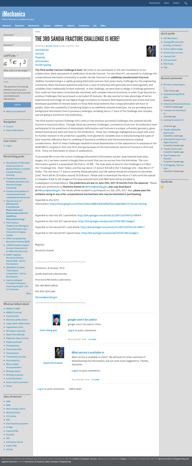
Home (37, 31)
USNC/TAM (11, 445)
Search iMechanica (15, 130)
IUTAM (9, 427)
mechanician (42, 49)
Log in (71, 330)
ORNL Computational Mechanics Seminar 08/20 (18, 240)
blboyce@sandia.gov (49, 190)
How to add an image (173, 48)
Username (8, 34)
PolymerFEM (12, 431)
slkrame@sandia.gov (46, 297)
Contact (176, 3)
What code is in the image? (16, 70)
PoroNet (10, 434)
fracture (39, 53)
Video (103, 25)
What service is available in (88, 352)
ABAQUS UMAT (13, 308)
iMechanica (13, 14)
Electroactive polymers (17, 423)
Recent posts (154, 3)
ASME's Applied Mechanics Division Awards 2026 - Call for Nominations (16, 259)
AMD (8, 405)
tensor (9, 385)
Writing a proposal (14, 374)
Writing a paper (13, 371)
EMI (8, 419)
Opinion (47, 25)
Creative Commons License (84, 459)
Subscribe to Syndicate (162, 187)
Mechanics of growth (15, 330)
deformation (42, 61)
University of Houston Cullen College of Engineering (48, 461)
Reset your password (15, 111)
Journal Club (169, 56)
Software (59, 25)
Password (8, 45)
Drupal (123, 459)
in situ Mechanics (14, 378)
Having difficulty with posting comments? (174, 44)
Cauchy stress (12, 316)
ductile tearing (43, 64)
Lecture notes (170, 60)
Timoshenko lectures (16, 356)
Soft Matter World (14, 442)
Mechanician (33, 25)
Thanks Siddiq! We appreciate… (172, 131)
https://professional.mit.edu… (178, 103)
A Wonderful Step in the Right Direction (175, 141)
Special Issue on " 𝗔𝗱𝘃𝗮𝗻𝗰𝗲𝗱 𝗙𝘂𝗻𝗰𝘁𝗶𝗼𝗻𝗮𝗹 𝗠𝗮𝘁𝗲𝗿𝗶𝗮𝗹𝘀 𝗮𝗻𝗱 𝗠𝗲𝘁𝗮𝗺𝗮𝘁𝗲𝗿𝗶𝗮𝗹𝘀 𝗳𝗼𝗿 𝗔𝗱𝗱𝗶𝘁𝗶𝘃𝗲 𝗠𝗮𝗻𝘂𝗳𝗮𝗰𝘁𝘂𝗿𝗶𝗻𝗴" (17, 210)
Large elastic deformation (18, 323)
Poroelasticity (12, 345)
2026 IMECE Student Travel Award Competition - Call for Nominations (16, 272)
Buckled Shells (13, 412)
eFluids (9, 449)
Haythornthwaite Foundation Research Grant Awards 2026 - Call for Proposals (17, 285)
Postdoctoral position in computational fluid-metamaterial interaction (18, 194)
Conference (84, 25)
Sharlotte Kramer (52, 46)
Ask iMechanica (171, 38)
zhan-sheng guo (48, 330)
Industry (70, 25)
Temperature (12, 353)
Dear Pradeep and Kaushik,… (172, 157)
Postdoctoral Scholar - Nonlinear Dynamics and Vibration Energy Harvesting (17, 183)
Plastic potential (14, 341)
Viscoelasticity (13, 360)
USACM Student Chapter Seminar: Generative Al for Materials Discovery (17, 248)
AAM (8, 401)
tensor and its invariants (17, 382)
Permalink (92, 339)
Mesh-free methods (15, 334)
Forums (9, 126)
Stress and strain (14, 349)
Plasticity (40, 57)
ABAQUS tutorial (14, 312)
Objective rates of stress (17, 338)
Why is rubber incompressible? (14, 366)
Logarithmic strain (14, 327)
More (28, 293)
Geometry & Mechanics (17, 319)
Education (19, 25)
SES (8, 438)
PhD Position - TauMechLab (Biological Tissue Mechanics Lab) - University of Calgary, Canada (17, 228)
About (166, 3)
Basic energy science (15, 408)
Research (7, 25)
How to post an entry (173, 52)
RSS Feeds (168, 63)
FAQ (165, 67)
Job (95, 25)
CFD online (11, 416)
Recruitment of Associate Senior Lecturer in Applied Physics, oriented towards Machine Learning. (18, 168)
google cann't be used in (82, 320)
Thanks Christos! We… (174, 148)
